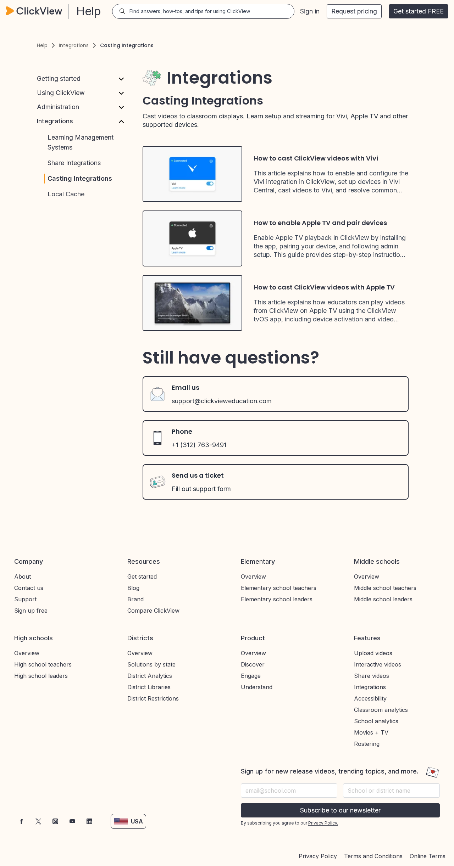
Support (25, 599)
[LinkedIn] (89, 821)
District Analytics (149, 675)
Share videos (371, 675)
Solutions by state (151, 664)
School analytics (376, 721)
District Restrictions (153, 698)
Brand (135, 599)
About (22, 576)
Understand (256, 687)
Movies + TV (371, 732)
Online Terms (427, 856)
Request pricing (354, 11)
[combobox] (391, 790)
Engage (251, 675)
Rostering (367, 743)
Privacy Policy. (323, 823)
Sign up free (31, 610)
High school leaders (41, 675)
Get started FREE (418, 11)
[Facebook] (21, 821)
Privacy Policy (318, 856)
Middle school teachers (385, 587)
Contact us (28, 587)
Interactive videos (377, 664)
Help (42, 45)
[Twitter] (38, 821)
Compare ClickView (153, 610)
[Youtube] (72, 821)
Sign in (310, 11)
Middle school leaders (383, 599)
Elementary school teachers (278, 587)
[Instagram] (55, 821)
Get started (142, 576)
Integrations (74, 45)
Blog (133, 587)
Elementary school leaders (276, 599)
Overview (253, 576)
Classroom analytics (381, 709)
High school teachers (43, 664)
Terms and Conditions (373, 856)
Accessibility (370, 698)
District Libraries (149, 687)
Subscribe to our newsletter (340, 810)
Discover (253, 664)
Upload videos (373, 653)
